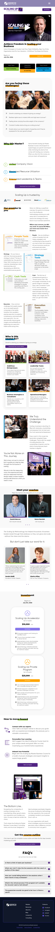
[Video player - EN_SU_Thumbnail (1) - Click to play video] (27, 27)
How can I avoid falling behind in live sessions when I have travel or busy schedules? (24, 876)
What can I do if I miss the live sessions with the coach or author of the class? (25, 869)
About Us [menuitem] (28, 909)
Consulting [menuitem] (29, 918)
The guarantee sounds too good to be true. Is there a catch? (24, 891)
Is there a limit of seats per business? (18, 863)
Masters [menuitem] (28, 904)
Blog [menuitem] (27, 912)
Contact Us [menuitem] (29, 915)
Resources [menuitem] (28, 907)
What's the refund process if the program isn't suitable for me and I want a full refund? (25, 884)
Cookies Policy (36, 927)
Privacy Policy (20, 927)
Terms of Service (28, 927)
